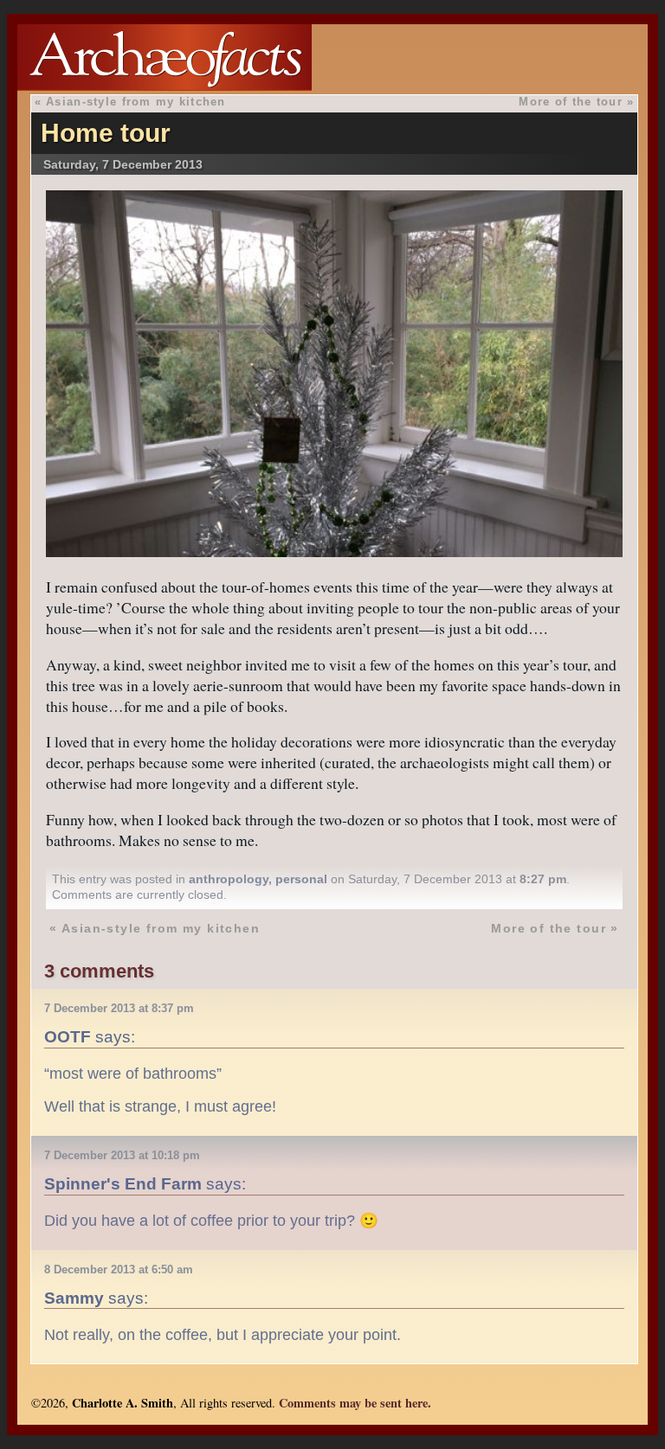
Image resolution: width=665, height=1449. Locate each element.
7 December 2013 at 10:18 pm (122, 1155)
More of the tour (570, 101)
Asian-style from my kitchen (136, 101)
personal (301, 879)
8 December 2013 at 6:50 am (118, 1269)
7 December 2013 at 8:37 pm (119, 1008)
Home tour (106, 133)
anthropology (228, 879)
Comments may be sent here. (355, 1403)
